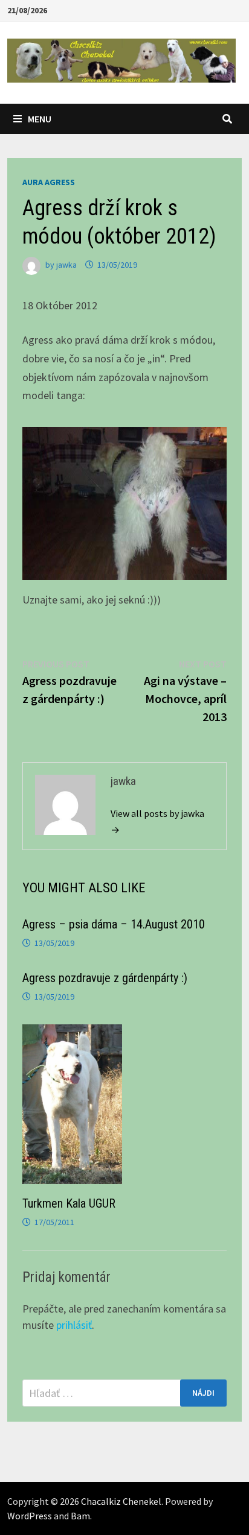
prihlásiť (74, 1325)
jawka (66, 264)
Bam (80, 1516)
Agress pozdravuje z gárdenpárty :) (104, 978)
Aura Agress (48, 182)
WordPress (29, 1516)
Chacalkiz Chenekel (121, 1501)
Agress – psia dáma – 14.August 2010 (113, 924)
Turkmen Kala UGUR (68, 1203)
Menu (39, 119)
